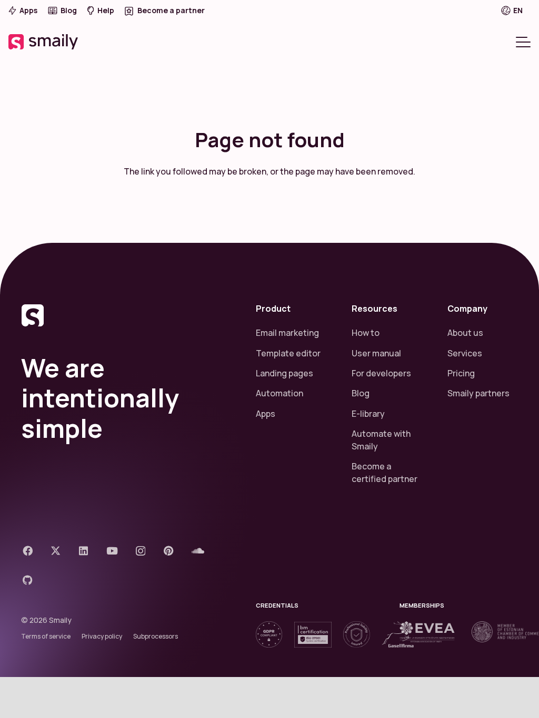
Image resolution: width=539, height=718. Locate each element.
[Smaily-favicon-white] (126, 315)
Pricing (461, 373)
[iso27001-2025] (313, 635)
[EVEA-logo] (427, 631)
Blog (361, 393)
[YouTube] (112, 551)
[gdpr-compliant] (269, 634)
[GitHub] (28, 580)
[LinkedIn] (83, 551)
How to (366, 333)
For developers (381, 373)
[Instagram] (140, 551)
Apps (265, 413)
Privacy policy (102, 636)
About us (465, 333)
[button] (519, 10)
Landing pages (284, 373)
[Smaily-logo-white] (44, 41)
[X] (56, 551)
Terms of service (46, 636)
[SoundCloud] (198, 551)
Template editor (288, 353)
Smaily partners (478, 393)
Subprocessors (155, 636)
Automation (279, 393)
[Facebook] (28, 551)
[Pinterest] (169, 551)
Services (464, 353)
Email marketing (287, 333)
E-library (368, 413)
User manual (376, 353)
